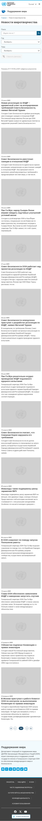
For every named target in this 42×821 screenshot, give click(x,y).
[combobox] (21, 42)
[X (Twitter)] (10, 769)
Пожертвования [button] (22, 816)
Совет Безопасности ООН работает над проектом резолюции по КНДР (21, 267)
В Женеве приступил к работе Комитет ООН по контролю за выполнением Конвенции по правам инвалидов (20, 701)
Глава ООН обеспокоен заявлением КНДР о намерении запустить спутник (20, 594)
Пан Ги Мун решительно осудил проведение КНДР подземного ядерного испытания (17, 378)
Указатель (10, 782)
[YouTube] (25, 769)
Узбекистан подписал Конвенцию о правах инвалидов (18, 646)
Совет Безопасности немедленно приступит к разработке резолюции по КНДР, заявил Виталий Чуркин (20, 322)
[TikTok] (21, 769)
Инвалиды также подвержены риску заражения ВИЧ (19, 489)
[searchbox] (20, 42)
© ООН (31, 782)
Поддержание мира (17, 11)
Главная (4, 18)
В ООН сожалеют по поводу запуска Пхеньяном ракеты (19, 541)
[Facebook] (2, 769)
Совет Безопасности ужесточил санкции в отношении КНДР (17, 160)
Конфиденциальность (21, 798)
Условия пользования (21, 804)
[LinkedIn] (14, 769)
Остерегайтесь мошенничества (21, 793)
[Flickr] (18, 769)
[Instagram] (6, 769)
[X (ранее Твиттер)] (20, 811)
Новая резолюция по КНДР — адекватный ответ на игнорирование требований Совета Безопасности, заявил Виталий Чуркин (19, 106)
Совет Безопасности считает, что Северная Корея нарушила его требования (18, 435)
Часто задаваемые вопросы (21, 787)
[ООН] (8, 4)
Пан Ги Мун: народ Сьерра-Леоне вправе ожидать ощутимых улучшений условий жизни (20, 212)
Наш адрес (22, 782)
